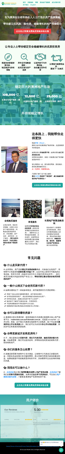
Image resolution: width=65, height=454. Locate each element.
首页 (24, 2)
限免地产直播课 (45, 2)
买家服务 (30, 2)
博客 (36, 2)
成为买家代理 (56, 2)
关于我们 (26, 5)
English (33, 5)
